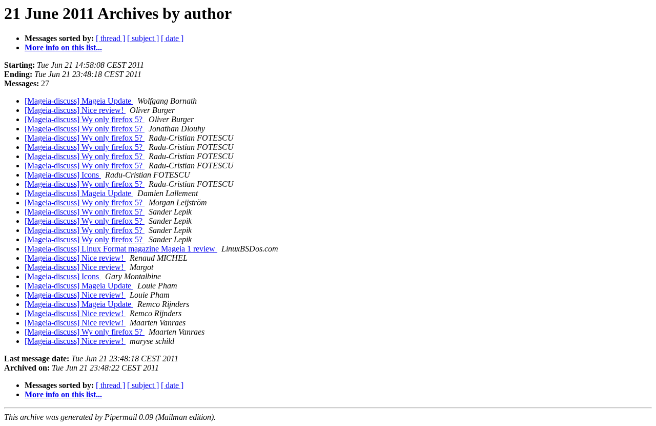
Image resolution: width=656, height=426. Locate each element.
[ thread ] (110, 38)
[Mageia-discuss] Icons (63, 174)
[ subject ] (143, 38)
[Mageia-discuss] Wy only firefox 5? (85, 119)
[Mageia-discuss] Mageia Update (79, 100)
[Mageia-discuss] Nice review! (75, 110)
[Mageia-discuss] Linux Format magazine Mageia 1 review (121, 248)
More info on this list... (63, 47)
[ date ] (172, 38)
